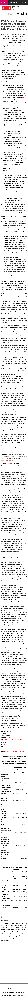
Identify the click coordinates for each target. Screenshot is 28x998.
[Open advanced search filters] (21, 14)
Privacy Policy (22, 995)
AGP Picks (4, 2)
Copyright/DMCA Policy (9, 995)
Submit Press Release (8, 992)
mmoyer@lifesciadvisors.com (13, 739)
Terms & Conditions (20, 992)
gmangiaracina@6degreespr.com (14, 751)
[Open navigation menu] (2, 13)
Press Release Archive (16, 989)
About (7, 989)
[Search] (18, 14)
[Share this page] (26, 13)
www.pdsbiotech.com (7, 460)
